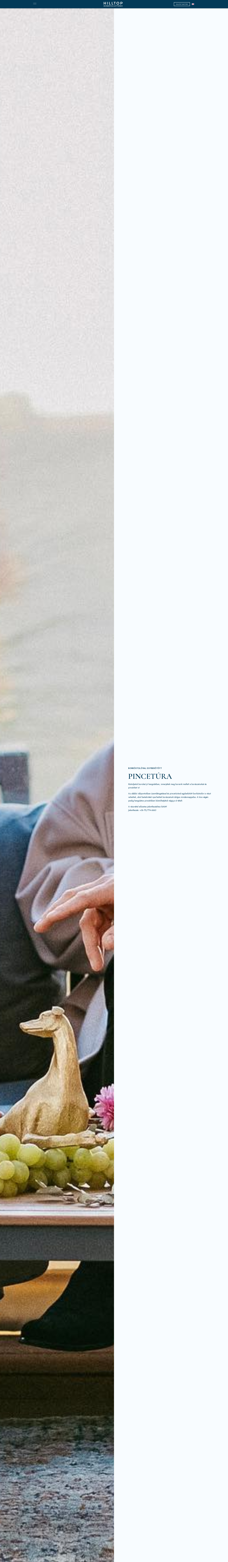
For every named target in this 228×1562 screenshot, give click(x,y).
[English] (193, 4)
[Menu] (34, 3)
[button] (182, 4)
